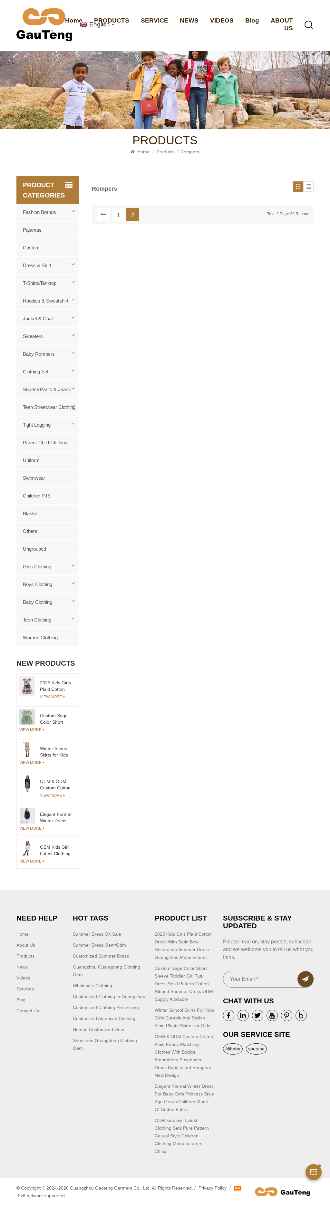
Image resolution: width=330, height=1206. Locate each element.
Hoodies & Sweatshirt (45, 301)
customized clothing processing (106, 1007)
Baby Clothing (37, 602)
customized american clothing (104, 1018)
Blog (252, 20)
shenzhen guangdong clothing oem (105, 1044)
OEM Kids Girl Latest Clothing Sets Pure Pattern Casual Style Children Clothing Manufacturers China (55, 850)
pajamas (32, 230)
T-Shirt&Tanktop (39, 283)
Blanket (31, 513)
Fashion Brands (39, 212)
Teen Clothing (37, 619)
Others (30, 531)
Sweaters (33, 336)
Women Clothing (40, 637)
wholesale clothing (92, 985)
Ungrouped (34, 549)
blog (20, 999)
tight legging (37, 425)
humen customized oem (98, 1029)
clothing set (35, 371)
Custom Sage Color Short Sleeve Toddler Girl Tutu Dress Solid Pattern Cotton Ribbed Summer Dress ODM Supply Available (55, 719)
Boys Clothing (37, 584)
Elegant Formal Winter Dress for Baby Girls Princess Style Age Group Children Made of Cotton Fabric (55, 818)
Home (143, 151)
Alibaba (232, 1048)
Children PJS (37, 495)
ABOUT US (282, 24)
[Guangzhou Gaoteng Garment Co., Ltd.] (44, 24)
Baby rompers (39, 354)
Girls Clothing (37, 566)
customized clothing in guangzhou (109, 996)
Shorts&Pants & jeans (47, 389)
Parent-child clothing (45, 442)
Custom (31, 247)
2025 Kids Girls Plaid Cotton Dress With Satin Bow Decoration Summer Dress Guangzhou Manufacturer (55, 686)
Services (25, 988)
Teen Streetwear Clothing (49, 407)
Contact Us (27, 1010)
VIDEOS (222, 20)
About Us (25, 945)
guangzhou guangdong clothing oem (106, 970)
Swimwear (34, 478)
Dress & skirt (37, 265)
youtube (256, 1048)
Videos (23, 977)
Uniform (31, 460)
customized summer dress (101, 956)
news (22, 967)
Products (166, 151)
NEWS (189, 20)
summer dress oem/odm (99, 945)
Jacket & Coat (38, 318)
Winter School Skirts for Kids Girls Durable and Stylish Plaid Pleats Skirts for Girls (54, 752)
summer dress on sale (97, 934)
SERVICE (154, 20)
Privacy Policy (213, 1188)
